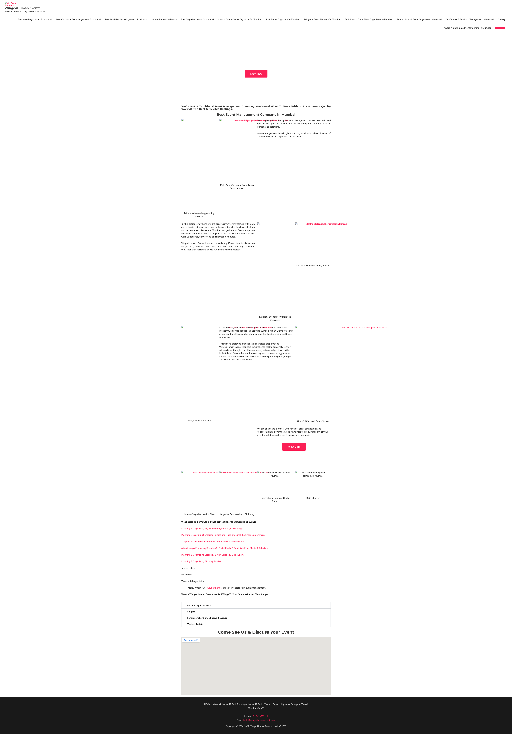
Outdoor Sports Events (199, 605)
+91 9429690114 (260, 716)
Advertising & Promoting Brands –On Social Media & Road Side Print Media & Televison (224, 548)
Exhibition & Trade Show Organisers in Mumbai (369, 19)
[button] (500, 28)
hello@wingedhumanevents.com (259, 720)
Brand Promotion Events (164, 19)
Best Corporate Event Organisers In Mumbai (78, 19)
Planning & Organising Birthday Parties (201, 561)
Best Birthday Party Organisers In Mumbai (126, 19)
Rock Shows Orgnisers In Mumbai (282, 19)
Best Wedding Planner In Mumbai (35, 19)
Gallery (501, 19)
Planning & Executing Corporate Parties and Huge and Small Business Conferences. (223, 534)
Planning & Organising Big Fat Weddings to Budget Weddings (212, 528)
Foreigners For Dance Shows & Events (207, 617)
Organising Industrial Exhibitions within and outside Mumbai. (213, 541)
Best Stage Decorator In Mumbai (197, 19)
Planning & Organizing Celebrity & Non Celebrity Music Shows (213, 554)
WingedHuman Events (22, 8)
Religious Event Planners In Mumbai (322, 19)
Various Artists (195, 624)
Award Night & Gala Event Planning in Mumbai (467, 27)
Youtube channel (213, 587)
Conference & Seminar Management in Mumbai (470, 19)
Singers (191, 611)
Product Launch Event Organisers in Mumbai (419, 19)
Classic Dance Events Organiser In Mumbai (239, 19)
